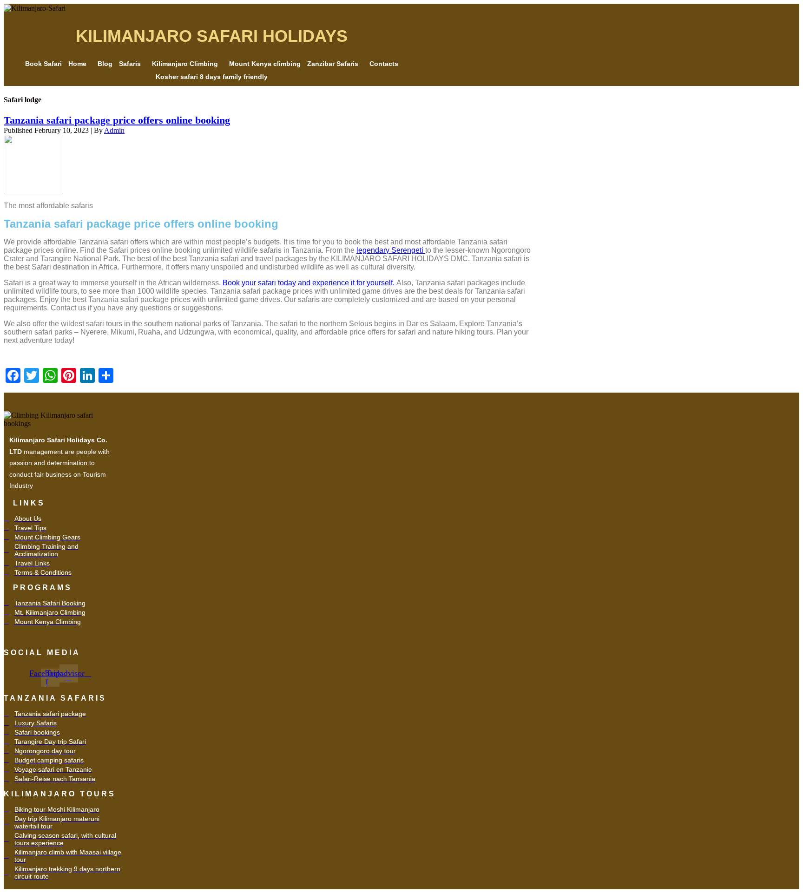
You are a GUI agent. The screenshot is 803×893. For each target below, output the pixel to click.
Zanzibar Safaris (332, 63)
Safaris (130, 63)
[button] (79, 63)
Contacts (383, 63)
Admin (114, 130)
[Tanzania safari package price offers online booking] (33, 163)
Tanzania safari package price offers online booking (117, 120)
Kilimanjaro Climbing (185, 63)
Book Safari (43, 63)
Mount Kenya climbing (265, 63)
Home (77, 63)
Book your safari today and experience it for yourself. (308, 283)
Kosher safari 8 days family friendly (212, 76)
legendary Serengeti (390, 250)
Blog (105, 63)
